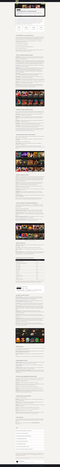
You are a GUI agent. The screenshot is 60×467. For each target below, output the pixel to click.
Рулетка (36, 465)
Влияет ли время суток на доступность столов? (22, 446)
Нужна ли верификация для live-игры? (21, 438)
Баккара (17, 136)
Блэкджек (17, 111)
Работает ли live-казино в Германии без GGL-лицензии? (23, 430)
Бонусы (43, 465)
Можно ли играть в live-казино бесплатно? (22, 441)
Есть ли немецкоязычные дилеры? (21, 443)
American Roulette (18, 65)
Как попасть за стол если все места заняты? (22, 433)
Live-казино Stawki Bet (19, 18)
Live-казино (32, 465)
